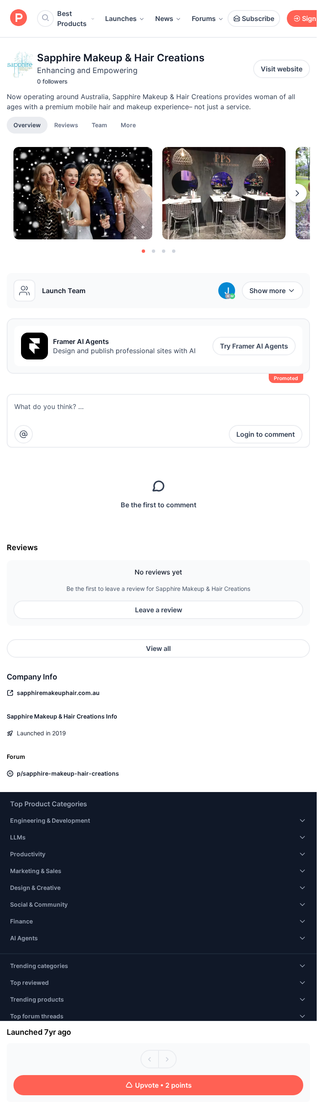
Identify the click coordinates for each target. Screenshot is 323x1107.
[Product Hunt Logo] (18, 18)
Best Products (72, 18)
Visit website (281, 69)
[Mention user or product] (23, 434)
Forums (204, 18)
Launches (121, 18)
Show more (267, 290)
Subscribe (258, 18)
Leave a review (158, 610)
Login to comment (265, 434)
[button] (128, 125)
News (164, 18)
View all (158, 648)
